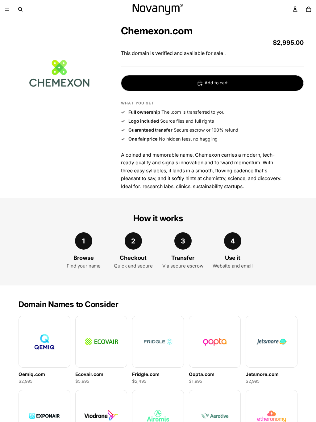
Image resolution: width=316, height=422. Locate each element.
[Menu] (7, 9)
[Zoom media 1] (59, 73)
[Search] (20, 9)
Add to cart (216, 82)
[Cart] (308, 9)
